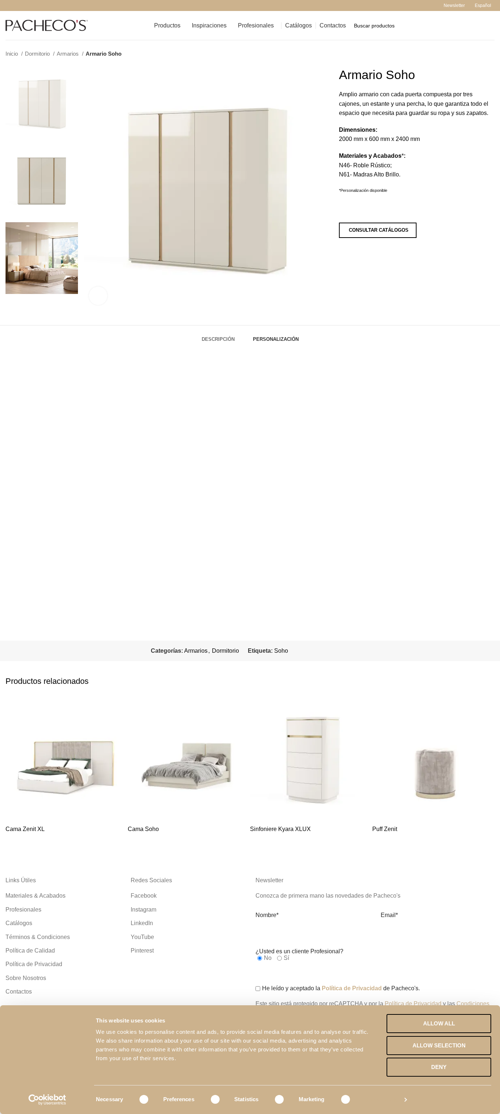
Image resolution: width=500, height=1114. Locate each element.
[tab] (218, 335)
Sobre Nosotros (25, 978)
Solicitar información (378, 209)
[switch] (210, 1099)
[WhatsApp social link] (52, 5)
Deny (439, 1067)
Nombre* (267, 915)
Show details (381, 1099)
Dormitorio (38, 54)
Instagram (143, 909)
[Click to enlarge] (98, 296)
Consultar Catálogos (378, 230)
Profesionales (23, 909)
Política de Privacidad (33, 964)
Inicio (12, 54)
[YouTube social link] (26, 5)
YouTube (142, 937)
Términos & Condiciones (37, 937)
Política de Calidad (30, 950)
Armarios (68, 54)
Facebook (144, 896)
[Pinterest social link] (35, 5)
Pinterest (142, 950)
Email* (389, 915)
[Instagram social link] (18, 5)
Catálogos (18, 923)
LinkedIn (142, 923)
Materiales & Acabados (35, 896)
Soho (281, 651)
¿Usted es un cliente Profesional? (299, 951)
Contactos (18, 991)
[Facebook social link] (9, 5)
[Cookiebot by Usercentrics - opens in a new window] (47, 1099)
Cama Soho (143, 829)
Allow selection (439, 1045)
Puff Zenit (384, 829)
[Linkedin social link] (43, 5)
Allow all (439, 1023)
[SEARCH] (486, 25)
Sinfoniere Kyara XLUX (280, 829)
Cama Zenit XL (25, 829)
